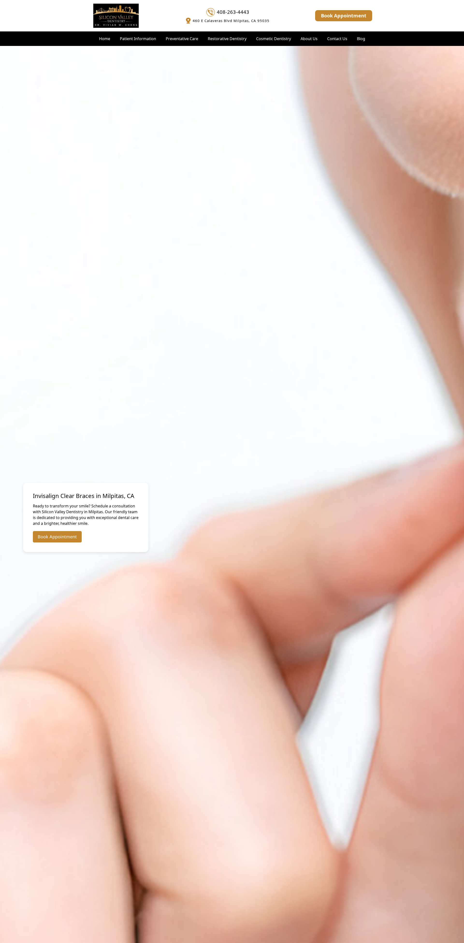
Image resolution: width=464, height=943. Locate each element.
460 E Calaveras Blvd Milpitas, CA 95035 (231, 20)
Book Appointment (343, 15)
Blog (361, 38)
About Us (309, 38)
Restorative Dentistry (227, 38)
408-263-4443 (233, 12)
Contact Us (337, 38)
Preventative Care (182, 38)
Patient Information (138, 38)
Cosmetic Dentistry (273, 38)
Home (104, 38)
